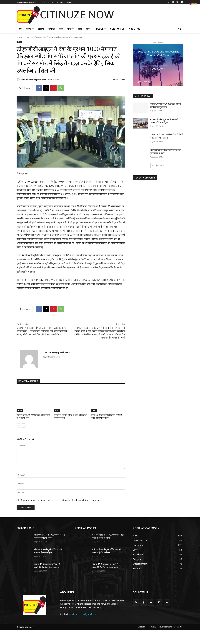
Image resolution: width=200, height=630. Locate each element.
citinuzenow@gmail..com (84, 614)
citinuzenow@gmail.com (34, 79)
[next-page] (23, 425)
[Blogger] (136, 602)
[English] (190, 4)
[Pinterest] (53, 88)
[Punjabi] (196, 4)
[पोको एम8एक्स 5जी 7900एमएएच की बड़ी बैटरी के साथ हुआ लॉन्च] (34, 400)
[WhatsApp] (61, 88)
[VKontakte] (167, 602)
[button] (179, 29)
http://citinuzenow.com (51, 357)
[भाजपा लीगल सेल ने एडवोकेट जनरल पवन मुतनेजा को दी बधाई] (140, 154)
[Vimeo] (177, 2)
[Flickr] (151, 602)
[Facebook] (164, 2)
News (26, 37)
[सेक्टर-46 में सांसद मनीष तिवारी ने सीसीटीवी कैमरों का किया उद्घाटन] (108, 400)
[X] (173, 2)
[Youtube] (181, 2)
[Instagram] (168, 2)
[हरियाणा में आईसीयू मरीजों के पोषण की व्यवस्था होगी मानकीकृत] (71, 400)
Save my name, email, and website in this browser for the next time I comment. (60, 500)
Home (19, 37)
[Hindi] (193, 4)
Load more (157, 165)
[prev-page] (18, 425)
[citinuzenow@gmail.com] (19, 79)
